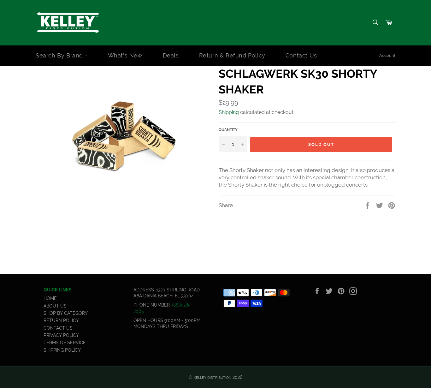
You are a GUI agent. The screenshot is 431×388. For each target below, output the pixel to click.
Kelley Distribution (212, 377)
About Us (55, 305)
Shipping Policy (62, 350)
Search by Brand (60, 55)
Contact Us (301, 55)
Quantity (228, 130)
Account (387, 55)
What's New (125, 55)
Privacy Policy (61, 335)
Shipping (229, 112)
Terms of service (65, 342)
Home (50, 298)
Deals (171, 55)
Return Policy (61, 320)
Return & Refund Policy (232, 55)
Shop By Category (66, 313)
